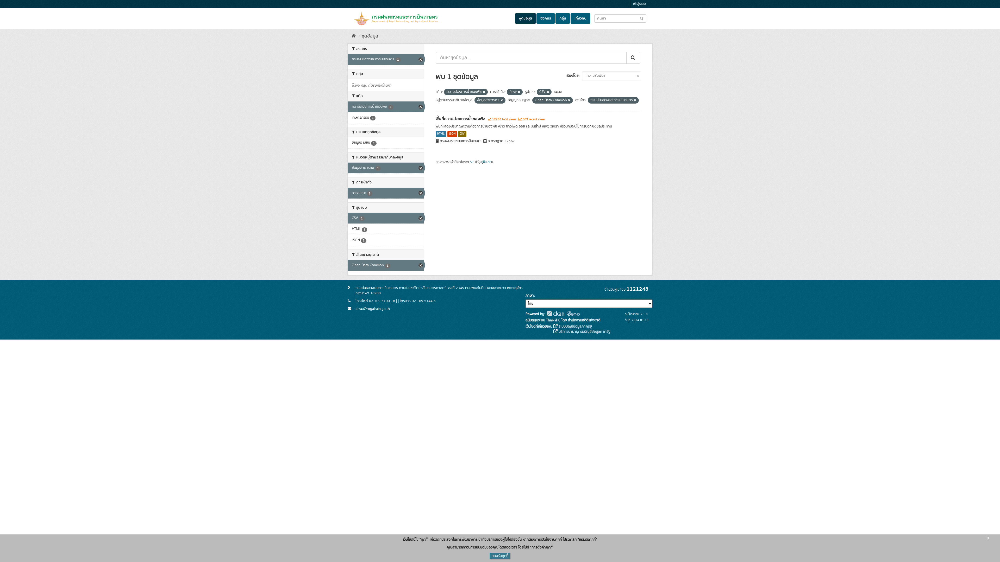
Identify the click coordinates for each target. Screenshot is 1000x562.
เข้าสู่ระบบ (639, 4)
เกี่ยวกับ (580, 18)
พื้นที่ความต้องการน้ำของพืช (460, 119)
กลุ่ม (562, 18)
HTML (441, 134)
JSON (452, 134)
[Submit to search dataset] (641, 18)
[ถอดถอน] (484, 92)
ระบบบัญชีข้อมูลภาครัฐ (575, 326)
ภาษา (530, 295)
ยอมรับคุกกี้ (500, 556)
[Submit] (633, 58)
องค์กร (545, 18)
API (472, 162)
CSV (462, 134)
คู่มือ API (486, 162)
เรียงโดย (572, 75)
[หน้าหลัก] (354, 36)
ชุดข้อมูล (525, 18)
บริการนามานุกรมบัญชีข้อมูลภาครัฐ (584, 331)
